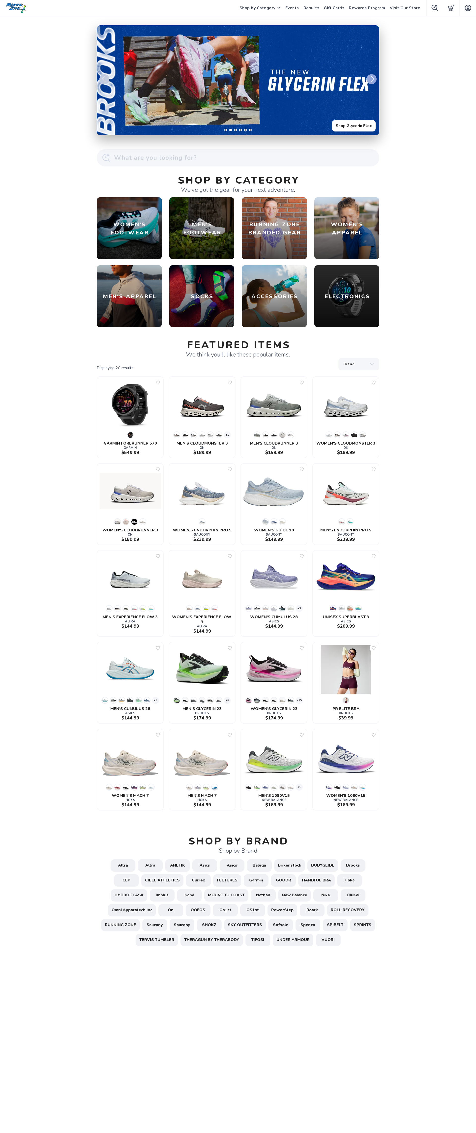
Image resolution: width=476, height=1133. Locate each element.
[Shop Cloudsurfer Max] (238, 80)
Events (292, 8)
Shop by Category (257, 8)
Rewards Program (367, 8)
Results (311, 8)
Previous (104, 79)
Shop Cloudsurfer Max (350, 126)
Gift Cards (334, 8)
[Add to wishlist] (158, 383)
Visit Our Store (405, 8)
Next (372, 79)
